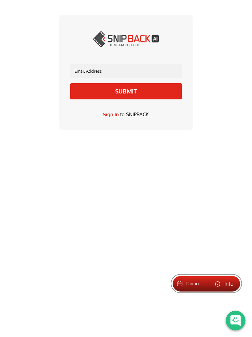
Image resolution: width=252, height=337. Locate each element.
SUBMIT (126, 91)
